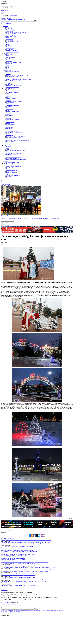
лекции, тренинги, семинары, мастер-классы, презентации (20, 155)
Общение (5, 161)
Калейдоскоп (9, 46)
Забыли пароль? (4, 10)
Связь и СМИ (9, 109)
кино (7, 148)
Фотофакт (5, 53)
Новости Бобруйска (11, 29)
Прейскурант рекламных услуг (14, 166)
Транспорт (9, 113)
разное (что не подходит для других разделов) (17, 140)
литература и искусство (12, 81)
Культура (8, 66)
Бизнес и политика (11, 36)
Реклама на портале (17, 19)
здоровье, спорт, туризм (12, 76)
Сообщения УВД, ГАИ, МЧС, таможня (15, 33)
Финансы (8, 114)
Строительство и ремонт (12, 111)
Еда (7, 97)
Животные (9, 61)
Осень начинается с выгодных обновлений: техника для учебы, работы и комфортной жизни (24, 573)
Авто (7, 89)
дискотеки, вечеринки (11, 151)
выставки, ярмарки (11, 154)
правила (8, 123)
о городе (8, 83)
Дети (7, 93)
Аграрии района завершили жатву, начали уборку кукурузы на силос (18, 566)
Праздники (9, 106)
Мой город (9, 63)
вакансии (8, 118)
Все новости (9, 27)
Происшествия (10, 59)
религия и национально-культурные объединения (18, 79)
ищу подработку (10, 122)
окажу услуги (9, 135)
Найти (2, 223)
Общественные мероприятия (13, 62)
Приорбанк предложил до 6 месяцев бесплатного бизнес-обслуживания (18, 585)
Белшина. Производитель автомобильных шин (36, 562)
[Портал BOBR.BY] (6, 18)
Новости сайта (10, 48)
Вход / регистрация (5, 22)
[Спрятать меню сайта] (1, 607)
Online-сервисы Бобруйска (12, 87)
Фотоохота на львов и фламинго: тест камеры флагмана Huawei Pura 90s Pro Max (21, 546)
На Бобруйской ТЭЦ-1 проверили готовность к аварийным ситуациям (18, 554)
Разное (8, 68)
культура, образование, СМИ (13, 80)
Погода (6, 611)
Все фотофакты (10, 54)
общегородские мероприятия (13, 153)
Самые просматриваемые (12, 52)
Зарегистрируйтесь (12, 15)
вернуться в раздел (5, 225)
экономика (9, 78)
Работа (5, 116)
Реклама (15, 604)
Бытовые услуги (10, 90)
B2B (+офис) (9, 115)
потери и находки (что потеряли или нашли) (17, 138)
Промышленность (10, 107)
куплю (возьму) (10, 129)
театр (7, 149)
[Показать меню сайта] (1, 180)
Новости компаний (11, 42)
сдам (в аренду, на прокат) (12, 131)
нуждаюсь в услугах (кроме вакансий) (15, 136)
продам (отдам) (10, 128)
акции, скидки (10, 127)
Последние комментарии (12, 162)
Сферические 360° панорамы (13, 85)
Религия (8, 44)
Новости (5, 26)
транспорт (8, 74)
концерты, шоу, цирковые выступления (16, 150)
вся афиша (8, 146)
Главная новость (10, 167)
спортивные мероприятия (12, 158)
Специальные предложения (13, 164)
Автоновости (9, 40)
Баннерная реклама (11, 168)
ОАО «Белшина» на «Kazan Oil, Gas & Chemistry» (13, 562)
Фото (4, 144)
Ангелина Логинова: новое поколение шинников (13, 558)
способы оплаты (10, 124)
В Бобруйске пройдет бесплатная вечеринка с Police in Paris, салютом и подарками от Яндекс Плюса (25, 542)
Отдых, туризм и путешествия (13, 105)
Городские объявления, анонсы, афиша (16, 32)
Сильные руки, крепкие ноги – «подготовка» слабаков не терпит (17, 550)
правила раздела (10, 142)
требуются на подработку (12, 119)
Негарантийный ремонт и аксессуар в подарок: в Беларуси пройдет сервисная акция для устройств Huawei (27, 569)
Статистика (9, 176)
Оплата (23, 19)
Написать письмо (7, 19)
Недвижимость (10, 102)
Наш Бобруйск (7, 70)
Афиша (5, 145)
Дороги (8, 58)
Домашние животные (11, 94)
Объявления (6, 126)
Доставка (8, 96)
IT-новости (9, 45)
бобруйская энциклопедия (12, 71)
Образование (9, 39)
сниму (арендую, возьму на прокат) (15, 132)
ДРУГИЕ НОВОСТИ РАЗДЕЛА (8, 538)
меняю (8, 133)
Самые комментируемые (12, 50)
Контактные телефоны (6, 602)
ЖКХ (7, 55)
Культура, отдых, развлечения (13, 35)
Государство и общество (12, 92)
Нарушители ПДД (10, 57)
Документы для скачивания (13, 175)
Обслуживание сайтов (11, 172)
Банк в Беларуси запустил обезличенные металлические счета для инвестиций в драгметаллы (24, 581)
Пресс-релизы (9, 49)
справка (8, 72)
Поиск (36, 20)
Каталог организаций (8, 88)
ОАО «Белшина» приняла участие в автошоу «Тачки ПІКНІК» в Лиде (18, 577)
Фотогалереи (9, 84)
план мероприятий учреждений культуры (16, 159)
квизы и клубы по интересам (13, 157)
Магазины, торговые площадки (14, 101)
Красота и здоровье (11, 98)
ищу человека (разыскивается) (13, 137)
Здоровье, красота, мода (12, 41)
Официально (9, 31)
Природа (8, 65)
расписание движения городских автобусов (17, 75)
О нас (2, 19)
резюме (8, 120)
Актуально (9, 28)
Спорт (7, 37)
